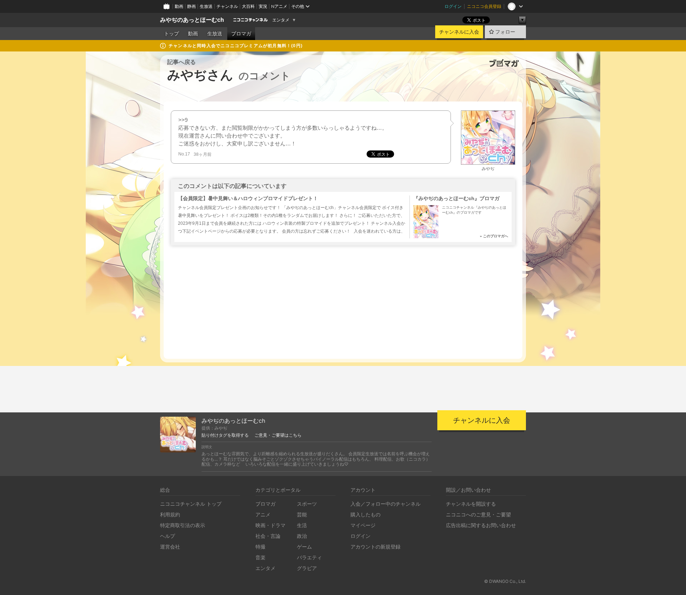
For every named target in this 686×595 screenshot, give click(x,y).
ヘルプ (167, 536)
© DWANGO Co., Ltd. (505, 581)
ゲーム (304, 547)
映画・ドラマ (270, 525)
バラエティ (309, 557)
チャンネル (227, 6)
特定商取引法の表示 (182, 525)
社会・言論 (267, 536)
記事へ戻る (181, 62)
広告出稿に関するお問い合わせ (481, 525)
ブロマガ (241, 33)
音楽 (260, 557)
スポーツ (307, 504)
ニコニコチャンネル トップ (191, 504)
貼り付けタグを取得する (225, 435)
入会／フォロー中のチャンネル (386, 504)
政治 (302, 536)
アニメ (262, 514)
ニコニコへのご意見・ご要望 (478, 514)
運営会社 (170, 547)
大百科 (248, 6)
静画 (191, 6)
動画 (179, 6)
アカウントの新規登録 (376, 547)
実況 (263, 6)
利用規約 (170, 514)
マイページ (363, 525)
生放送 (206, 6)
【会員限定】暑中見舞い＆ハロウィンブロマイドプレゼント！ (248, 198)
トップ (171, 33)
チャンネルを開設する (471, 504)
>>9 (183, 120)
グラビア (307, 568)
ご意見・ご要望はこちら (278, 435)
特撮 (260, 547)
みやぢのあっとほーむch (192, 20)
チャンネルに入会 (459, 32)
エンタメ (280, 20)
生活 (302, 525)
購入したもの (366, 514)
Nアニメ (279, 6)
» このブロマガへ (494, 236)
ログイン (453, 6)
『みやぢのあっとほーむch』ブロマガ (456, 198)
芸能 (302, 514)
